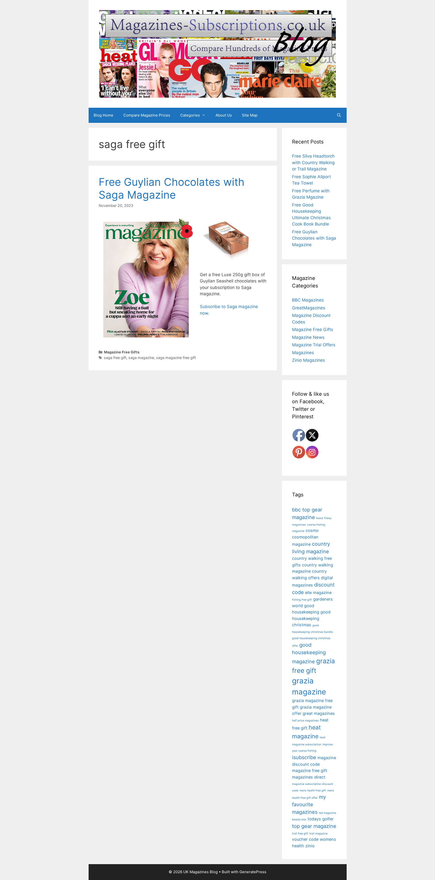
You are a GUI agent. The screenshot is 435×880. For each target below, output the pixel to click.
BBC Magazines (308, 300)
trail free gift (300, 833)
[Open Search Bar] (339, 115)
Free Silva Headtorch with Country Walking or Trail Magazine (313, 162)
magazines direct (308, 777)
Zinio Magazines (308, 360)
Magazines (303, 352)
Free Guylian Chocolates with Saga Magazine (171, 188)
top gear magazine (314, 826)
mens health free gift (313, 790)
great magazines (319, 713)
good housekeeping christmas (311, 618)
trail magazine (318, 833)
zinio (310, 845)
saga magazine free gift (176, 357)
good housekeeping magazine (309, 653)
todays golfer (321, 818)
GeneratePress (252, 871)
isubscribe (304, 757)
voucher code (305, 839)
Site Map (250, 115)
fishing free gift (302, 599)
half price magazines (305, 720)
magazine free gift (309, 770)
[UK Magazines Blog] (217, 53)
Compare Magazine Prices (146, 115)
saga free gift (115, 357)
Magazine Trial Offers (313, 344)
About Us (223, 115)
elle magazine (318, 592)
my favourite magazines (309, 804)
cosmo (312, 530)
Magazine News (308, 337)
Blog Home (103, 115)
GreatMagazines (308, 307)
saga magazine (141, 357)
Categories (190, 115)
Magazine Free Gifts (121, 352)
